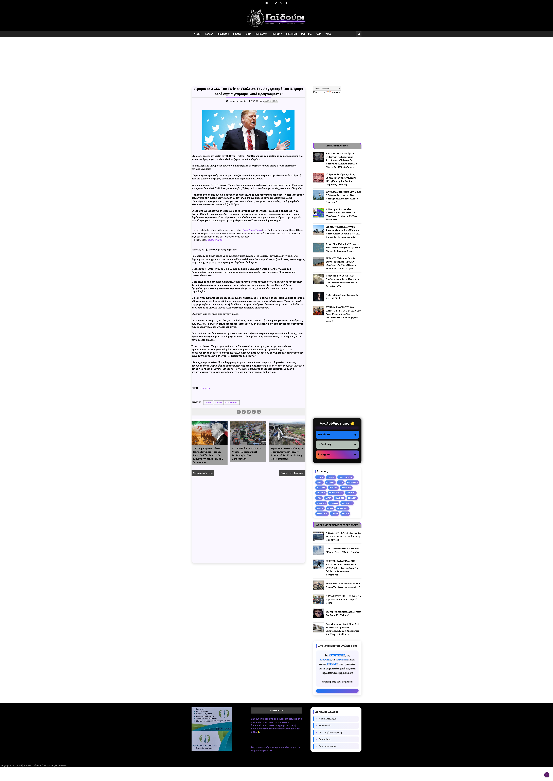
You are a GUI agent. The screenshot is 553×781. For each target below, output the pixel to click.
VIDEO (328, 34)
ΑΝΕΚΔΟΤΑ (321, 503)
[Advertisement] (276, 61)
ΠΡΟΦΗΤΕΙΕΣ (342, 508)
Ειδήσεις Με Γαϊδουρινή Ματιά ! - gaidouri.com (42, 765)
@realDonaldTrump (252, 230)
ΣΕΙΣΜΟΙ (345, 514)
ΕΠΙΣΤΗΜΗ (291, 34)
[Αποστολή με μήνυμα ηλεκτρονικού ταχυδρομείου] (265, 101)
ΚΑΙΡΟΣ (320, 508)
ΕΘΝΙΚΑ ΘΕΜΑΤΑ (335, 493)
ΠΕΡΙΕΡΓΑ (277, 34)
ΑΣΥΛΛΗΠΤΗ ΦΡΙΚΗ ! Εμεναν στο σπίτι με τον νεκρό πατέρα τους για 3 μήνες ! (343, 536)
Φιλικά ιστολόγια (326, 719)
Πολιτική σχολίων (326, 746)
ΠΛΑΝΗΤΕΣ (339, 498)
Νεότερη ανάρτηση (203, 473)
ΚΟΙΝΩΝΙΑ (321, 493)
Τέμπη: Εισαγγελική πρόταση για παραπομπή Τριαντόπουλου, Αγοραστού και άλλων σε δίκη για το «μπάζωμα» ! (287, 453)
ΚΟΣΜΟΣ (237, 34)
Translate (335, 92)
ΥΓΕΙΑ (248, 34)
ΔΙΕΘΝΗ (335, 514)
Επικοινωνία (323, 725)
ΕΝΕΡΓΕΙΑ (334, 503)
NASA (318, 34)
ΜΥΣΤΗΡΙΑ (306, 34)
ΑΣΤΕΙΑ (328, 498)
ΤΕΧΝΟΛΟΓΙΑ (322, 514)
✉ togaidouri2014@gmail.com (337, 691)
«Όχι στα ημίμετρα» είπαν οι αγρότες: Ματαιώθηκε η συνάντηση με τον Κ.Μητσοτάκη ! (246, 453)
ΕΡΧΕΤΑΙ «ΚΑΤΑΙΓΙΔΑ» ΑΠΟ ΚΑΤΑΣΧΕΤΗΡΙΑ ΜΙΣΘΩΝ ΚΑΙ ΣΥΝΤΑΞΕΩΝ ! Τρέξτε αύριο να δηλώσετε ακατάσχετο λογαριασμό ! (342, 568)
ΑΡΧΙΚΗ (197, 34)
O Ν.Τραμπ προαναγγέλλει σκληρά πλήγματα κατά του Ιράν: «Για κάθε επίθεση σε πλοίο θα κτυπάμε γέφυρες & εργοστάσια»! (208, 455)
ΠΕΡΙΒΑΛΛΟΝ (261, 34)
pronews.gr (204, 388)
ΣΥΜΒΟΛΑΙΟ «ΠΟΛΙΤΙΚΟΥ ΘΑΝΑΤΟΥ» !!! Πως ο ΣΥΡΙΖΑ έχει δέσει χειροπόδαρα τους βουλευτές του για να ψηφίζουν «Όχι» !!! (343, 314)
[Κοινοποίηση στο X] (271, 101)
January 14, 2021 (214, 239)
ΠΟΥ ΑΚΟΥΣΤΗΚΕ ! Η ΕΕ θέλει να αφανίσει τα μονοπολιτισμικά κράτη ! (343, 599)
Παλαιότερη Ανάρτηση (292, 473)
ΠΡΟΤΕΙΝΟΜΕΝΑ (231, 403)
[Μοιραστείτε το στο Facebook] (273, 101)
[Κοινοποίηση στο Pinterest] (276, 101)
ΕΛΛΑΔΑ (209, 34)
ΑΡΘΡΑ (330, 508)
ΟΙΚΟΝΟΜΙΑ (223, 34)
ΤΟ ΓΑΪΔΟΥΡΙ (347, 503)
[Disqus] (248, 523)
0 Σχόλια (260, 101)
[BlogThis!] (268, 101)
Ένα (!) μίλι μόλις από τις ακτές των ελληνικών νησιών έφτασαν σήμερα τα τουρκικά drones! (343, 247)
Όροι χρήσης (323, 739)
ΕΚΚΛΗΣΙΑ (352, 498)
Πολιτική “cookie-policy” (329, 732)
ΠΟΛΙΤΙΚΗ (218, 403)
